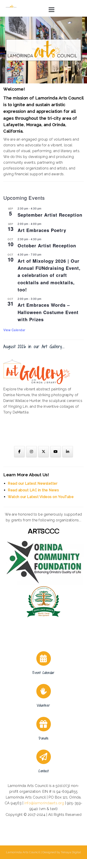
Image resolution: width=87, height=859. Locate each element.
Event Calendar (44, 672)
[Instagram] (31, 451)
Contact (43, 771)
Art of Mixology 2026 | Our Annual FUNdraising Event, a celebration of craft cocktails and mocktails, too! (49, 275)
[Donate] (43, 724)
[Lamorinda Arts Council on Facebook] (19, 451)
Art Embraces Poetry (42, 230)
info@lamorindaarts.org (44, 803)
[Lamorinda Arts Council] (11, 6)
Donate (44, 738)
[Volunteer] (43, 691)
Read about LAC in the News (33, 490)
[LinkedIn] (67, 451)
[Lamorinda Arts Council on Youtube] (55, 451)
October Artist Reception (47, 245)
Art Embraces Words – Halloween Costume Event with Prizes (48, 312)
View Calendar (14, 330)
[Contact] (43, 757)
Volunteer (43, 705)
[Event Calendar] (43, 658)
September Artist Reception (50, 215)
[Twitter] (43, 451)
